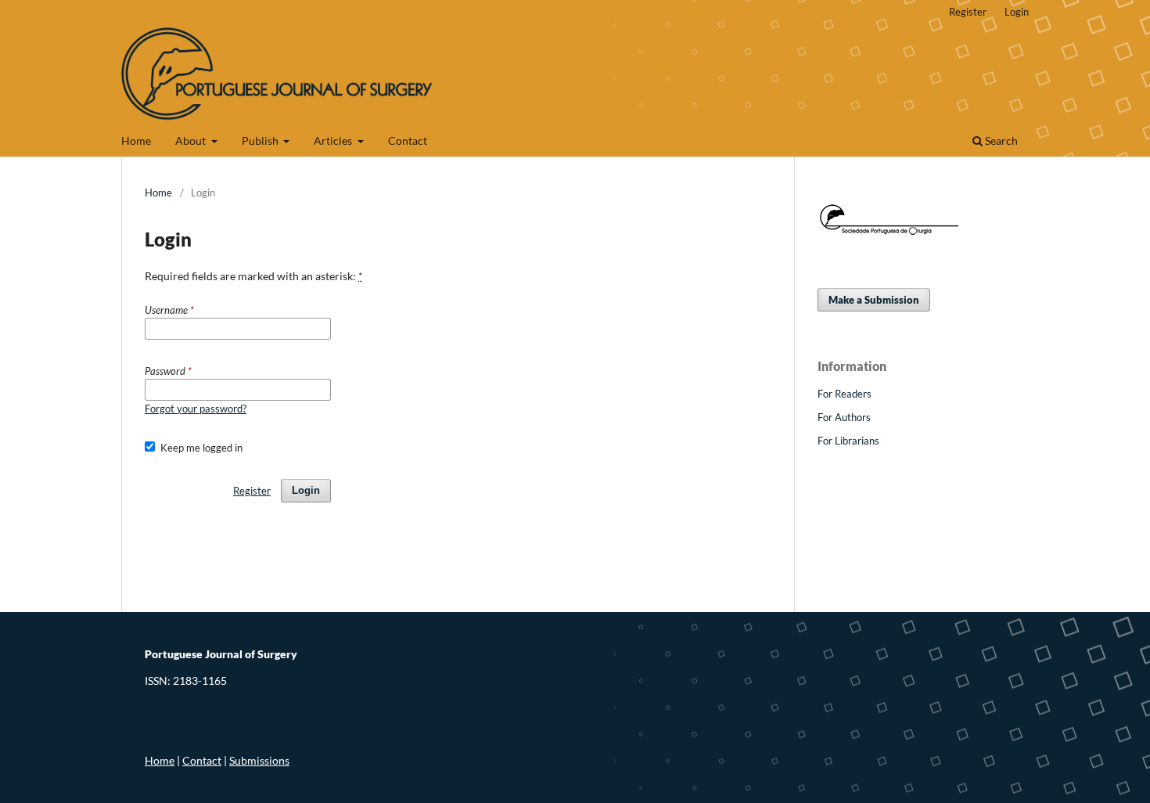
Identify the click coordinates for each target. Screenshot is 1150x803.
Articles (334, 140)
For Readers (844, 393)
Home (136, 140)
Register (967, 11)
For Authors (844, 417)
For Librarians (848, 440)
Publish (261, 140)
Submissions (259, 760)
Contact (407, 140)
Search (1000, 140)
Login (1016, 11)
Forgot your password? (195, 408)
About (191, 140)
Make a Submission (873, 299)
